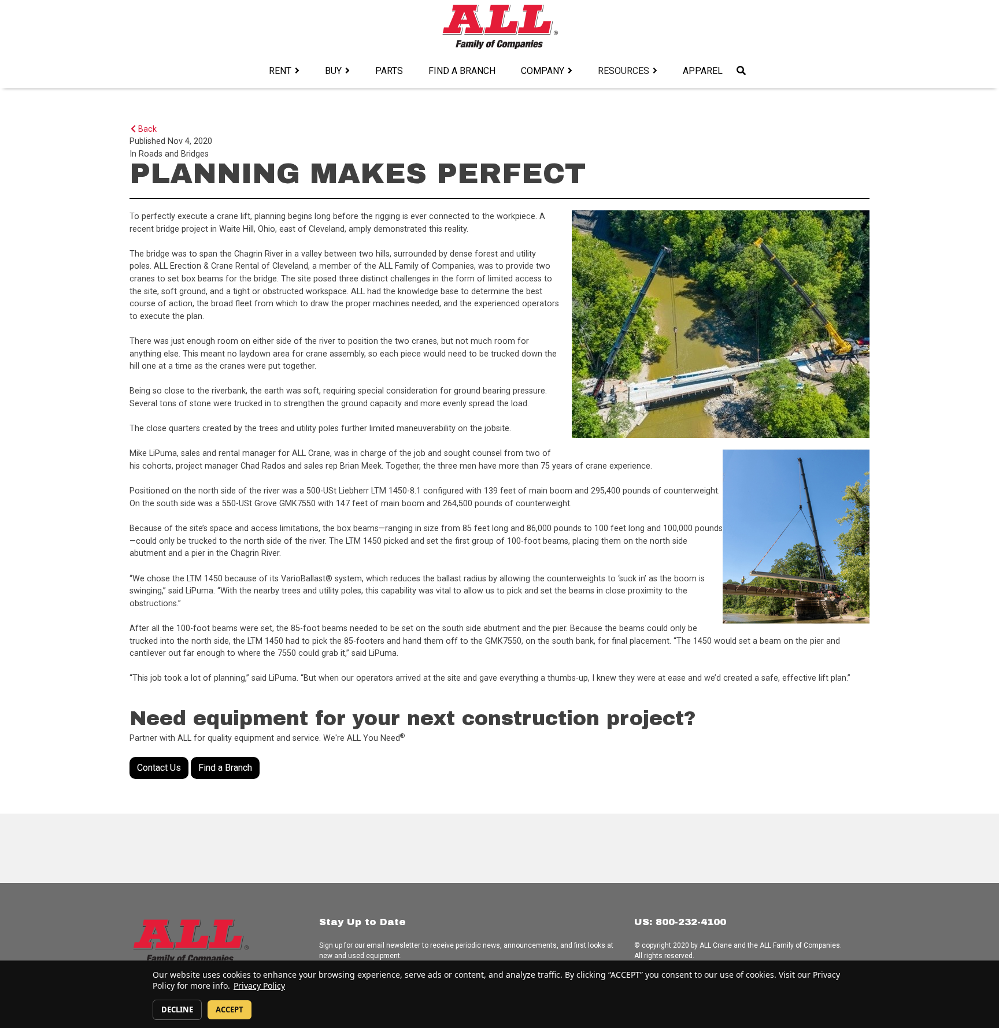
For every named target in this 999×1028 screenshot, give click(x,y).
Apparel (703, 70)
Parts (389, 70)
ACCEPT (229, 1009)
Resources (623, 70)
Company (542, 70)
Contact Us (159, 767)
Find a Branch (461, 70)
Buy (333, 70)
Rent (280, 70)
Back (146, 129)
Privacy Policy (259, 985)
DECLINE (177, 1009)
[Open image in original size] (500, 26)
